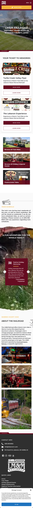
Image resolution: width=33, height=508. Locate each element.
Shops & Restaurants (8, 484)
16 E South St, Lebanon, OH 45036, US (16, 450)
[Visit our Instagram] (6, 456)
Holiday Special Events (9, 482)
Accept (16, 504)
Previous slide (4, 271)
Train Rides (5, 480)
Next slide (28, 271)
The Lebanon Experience (15, 113)
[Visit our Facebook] (3, 456)
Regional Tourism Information (11, 486)
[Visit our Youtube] (13, 456)
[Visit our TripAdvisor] (9, 456)
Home (3, 479)
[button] (30, 490)
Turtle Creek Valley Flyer (14, 78)
